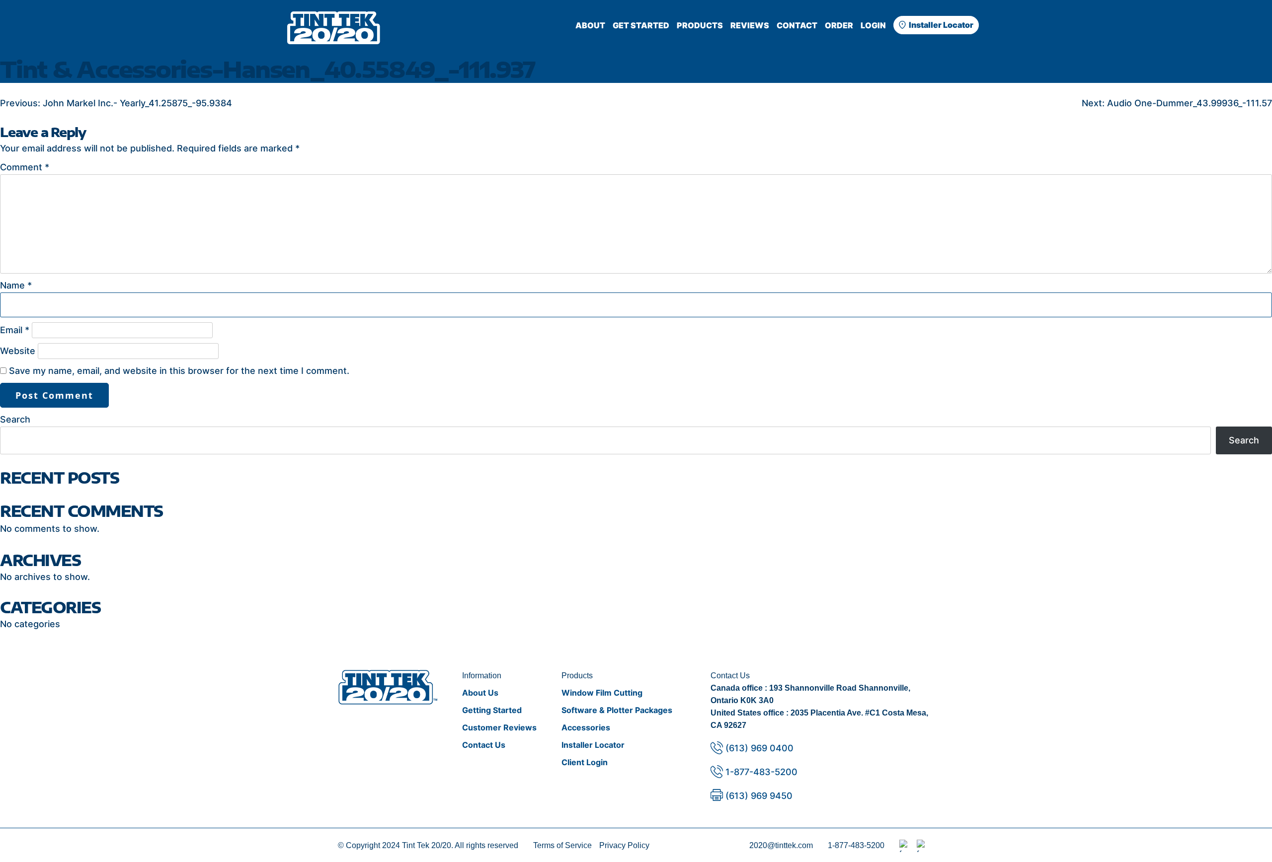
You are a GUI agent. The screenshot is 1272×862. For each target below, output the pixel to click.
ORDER (839, 25)
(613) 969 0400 (759, 748)
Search (15, 419)
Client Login (584, 762)
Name (16, 285)
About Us (480, 693)
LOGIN (873, 25)
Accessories (585, 727)
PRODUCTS (700, 25)
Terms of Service (562, 845)
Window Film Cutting (601, 693)
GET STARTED (641, 25)
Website (17, 351)
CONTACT (797, 25)
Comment (24, 167)
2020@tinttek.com (781, 845)
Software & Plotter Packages (616, 710)
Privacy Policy (624, 845)
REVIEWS (749, 25)
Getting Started (492, 710)
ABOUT (590, 25)
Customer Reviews (499, 727)
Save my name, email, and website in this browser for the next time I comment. (179, 370)
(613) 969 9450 (759, 795)
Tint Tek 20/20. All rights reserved (460, 845)
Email (14, 330)
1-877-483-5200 (761, 772)
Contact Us (483, 745)
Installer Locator (941, 25)
